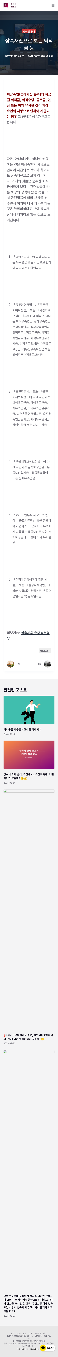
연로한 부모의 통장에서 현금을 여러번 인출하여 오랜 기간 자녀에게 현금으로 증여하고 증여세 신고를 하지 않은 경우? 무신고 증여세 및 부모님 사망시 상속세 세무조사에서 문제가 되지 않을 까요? (28, 1303)
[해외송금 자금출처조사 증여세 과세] (29, 710)
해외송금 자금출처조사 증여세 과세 (23, 729)
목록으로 (44, 650)
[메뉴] (53, 5)
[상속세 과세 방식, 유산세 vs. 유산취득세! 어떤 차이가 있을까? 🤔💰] (29, 755)
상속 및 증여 (29, 31)
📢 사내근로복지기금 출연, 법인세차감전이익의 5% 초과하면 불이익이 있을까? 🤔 (28, 1037)
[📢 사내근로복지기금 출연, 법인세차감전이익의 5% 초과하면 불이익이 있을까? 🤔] (29, 909)
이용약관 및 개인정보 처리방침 (29, 1349)
